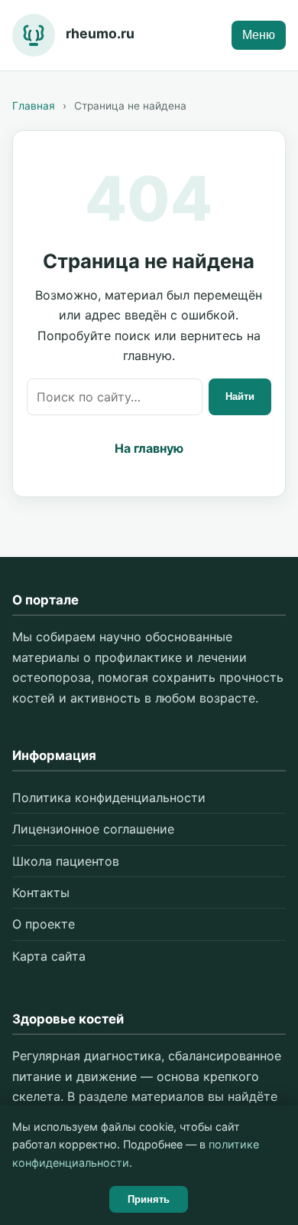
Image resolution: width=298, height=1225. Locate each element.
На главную (149, 448)
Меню (258, 34)
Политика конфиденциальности (109, 797)
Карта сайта (49, 956)
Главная (33, 106)
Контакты (41, 892)
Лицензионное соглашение (93, 829)
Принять (149, 1199)
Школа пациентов (65, 861)
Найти (239, 396)
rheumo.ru (100, 33)
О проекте (43, 924)
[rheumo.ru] (33, 35)
